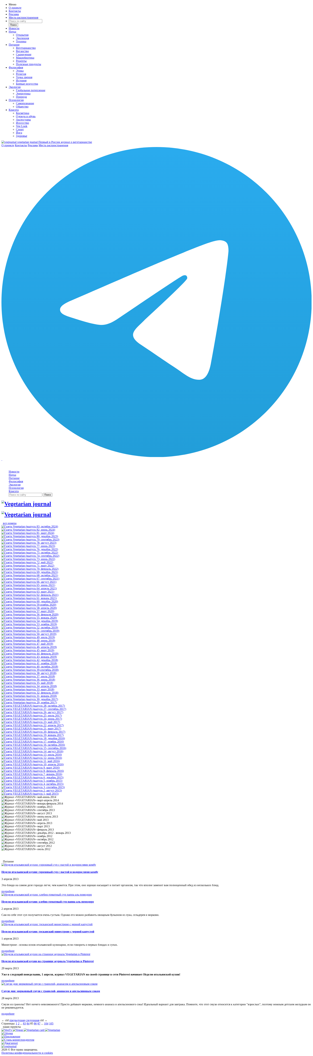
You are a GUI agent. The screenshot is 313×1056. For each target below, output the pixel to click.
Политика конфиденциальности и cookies (27, 1052)
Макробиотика (25, 57)
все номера (9, 523)
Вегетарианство (26, 47)
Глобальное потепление (30, 90)
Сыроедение (23, 54)
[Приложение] (10, 1036)
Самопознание (25, 103)
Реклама (14, 14)
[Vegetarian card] (34, 1030)
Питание (14, 44)
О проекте (15, 7)
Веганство (22, 51)
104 (46, 1023)
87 (38, 1023)
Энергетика (23, 93)
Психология (16, 100)
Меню (12, 4)
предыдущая (17, 1020)
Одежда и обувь (26, 116)
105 (51, 1023)
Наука (12, 31)
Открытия (22, 34)
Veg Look (21, 126)
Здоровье (21, 135)
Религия (21, 74)
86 (35, 1023)
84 (28, 1023)
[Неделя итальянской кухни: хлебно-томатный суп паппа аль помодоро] (46, 894)
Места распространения (23, 17)
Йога (19, 132)
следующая (32, 1020)
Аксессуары (23, 119)
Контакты (15, 10)
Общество (22, 106)
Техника (21, 41)
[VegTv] (7, 1030)
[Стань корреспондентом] (17, 1039)
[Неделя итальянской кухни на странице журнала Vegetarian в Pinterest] (45, 954)
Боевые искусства (27, 83)
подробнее (7, 891)
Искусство (22, 122)
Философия (16, 67)
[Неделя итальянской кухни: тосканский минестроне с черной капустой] (47, 924)
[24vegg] (7, 1033)
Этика (20, 70)
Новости (14, 28)
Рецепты (21, 60)
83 (24, 1023)
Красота (14, 109)
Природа (21, 96)
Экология (14, 87)
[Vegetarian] (52, 1030)
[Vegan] (18, 1030)
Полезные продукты (28, 64)
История (21, 80)
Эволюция (22, 38)
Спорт (20, 129)
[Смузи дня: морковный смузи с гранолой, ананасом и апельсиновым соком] (49, 983)
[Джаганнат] (9, 1043)
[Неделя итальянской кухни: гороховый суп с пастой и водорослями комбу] (48, 864)
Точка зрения (24, 77)
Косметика (22, 113)
